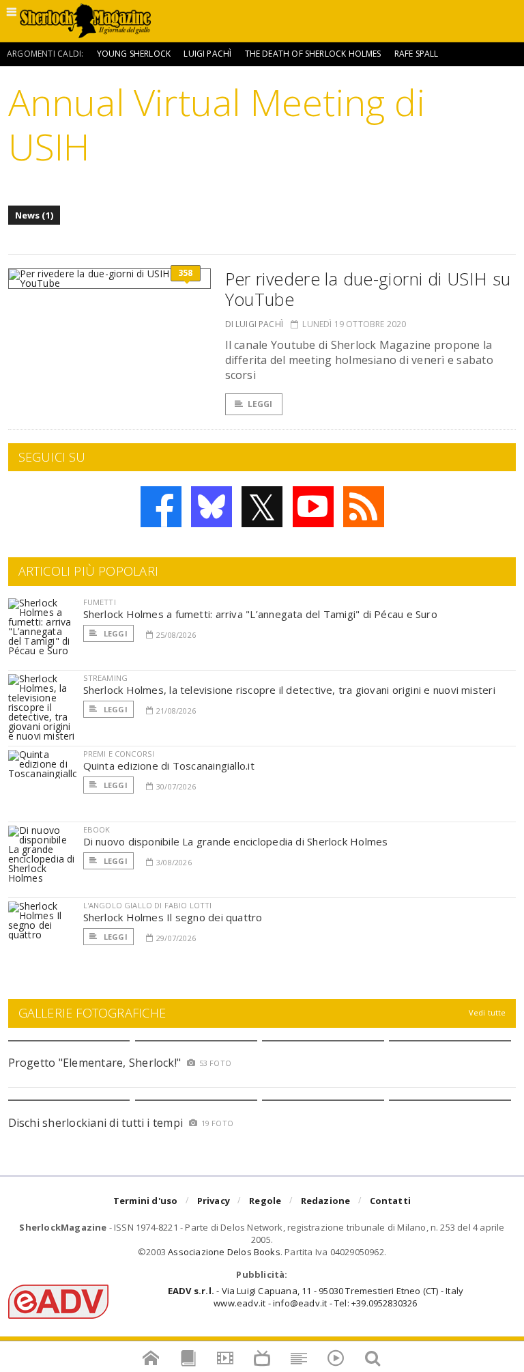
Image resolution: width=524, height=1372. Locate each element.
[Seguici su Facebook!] (161, 507)
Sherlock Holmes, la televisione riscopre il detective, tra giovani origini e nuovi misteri (289, 690)
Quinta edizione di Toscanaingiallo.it (168, 765)
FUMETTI (99, 602)
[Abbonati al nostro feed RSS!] (363, 507)
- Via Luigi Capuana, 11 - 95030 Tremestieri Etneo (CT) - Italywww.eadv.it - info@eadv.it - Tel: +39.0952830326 (315, 1297)
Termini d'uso (145, 1200)
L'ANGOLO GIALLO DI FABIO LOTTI (147, 905)
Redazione (326, 1200)
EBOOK (97, 829)
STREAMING (105, 678)
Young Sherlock (134, 53)
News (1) (34, 215)
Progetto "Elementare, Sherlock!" (94, 1062)
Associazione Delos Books (224, 1252)
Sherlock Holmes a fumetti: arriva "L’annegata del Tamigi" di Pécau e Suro (260, 614)
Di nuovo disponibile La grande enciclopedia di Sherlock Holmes (235, 841)
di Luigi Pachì (254, 324)
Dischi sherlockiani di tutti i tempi (96, 1122)
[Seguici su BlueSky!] (211, 507)
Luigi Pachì (207, 53)
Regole (265, 1200)
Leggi (260, 404)
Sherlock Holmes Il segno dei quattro (173, 917)
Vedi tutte (487, 1012)
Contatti (390, 1200)
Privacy (213, 1200)
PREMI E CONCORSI (119, 753)
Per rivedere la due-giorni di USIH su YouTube (368, 289)
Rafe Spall (416, 53)
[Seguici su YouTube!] (313, 507)
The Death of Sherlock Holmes (313, 53)
